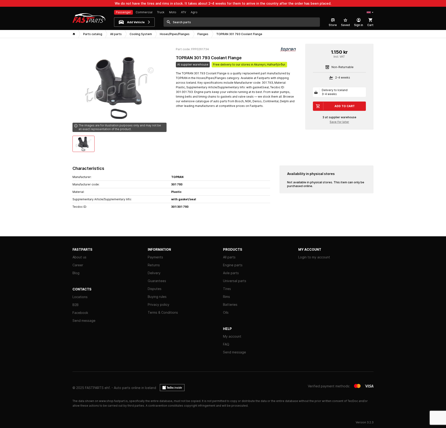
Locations (80, 297)
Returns (154, 265)
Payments (155, 257)
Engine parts (233, 265)
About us (79, 257)
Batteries (230, 304)
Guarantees (157, 281)
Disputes (154, 289)
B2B (75, 305)
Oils (226, 312)
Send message (83, 321)
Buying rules (157, 297)
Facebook (80, 313)
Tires (227, 289)
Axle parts (231, 273)
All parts (229, 257)
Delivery (154, 273)
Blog (75, 273)
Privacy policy (158, 304)
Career (77, 265)
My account (232, 336)
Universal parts (234, 281)
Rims (226, 297)
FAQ (226, 344)
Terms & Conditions (163, 312)
